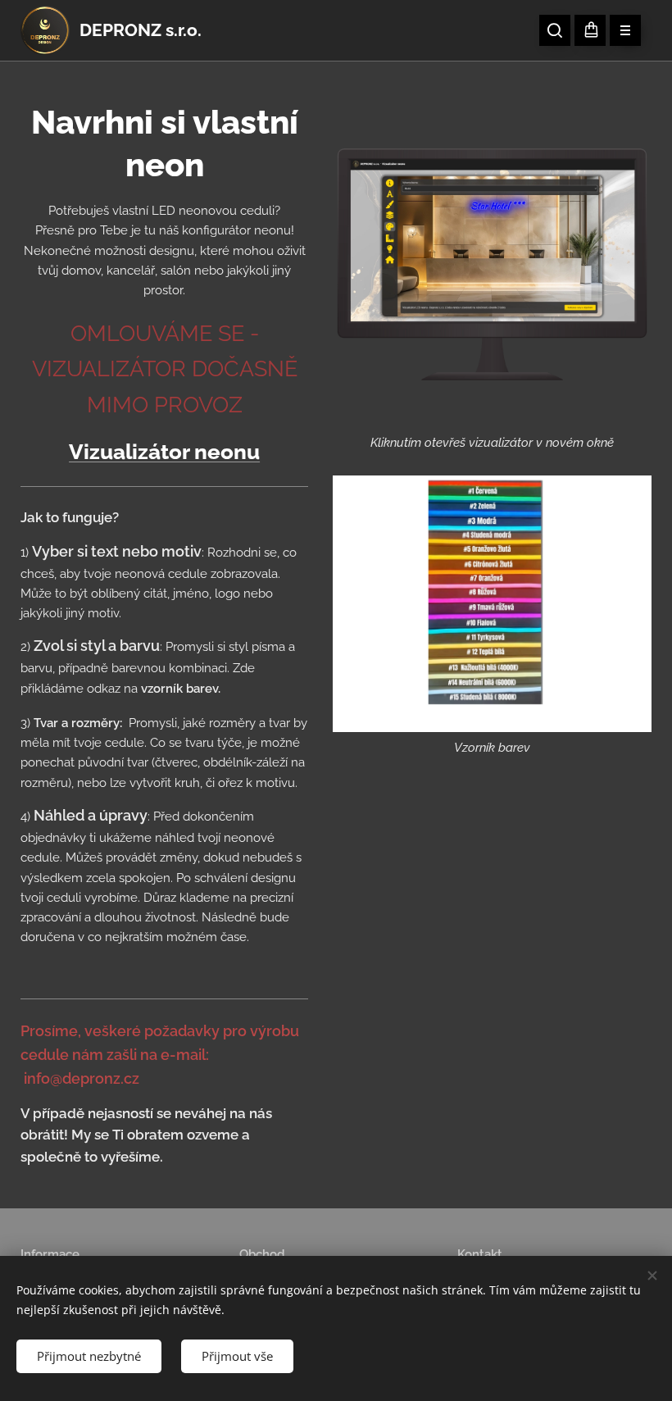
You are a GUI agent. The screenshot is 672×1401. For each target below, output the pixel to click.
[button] (554, 30)
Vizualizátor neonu (164, 451)
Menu (625, 30)
